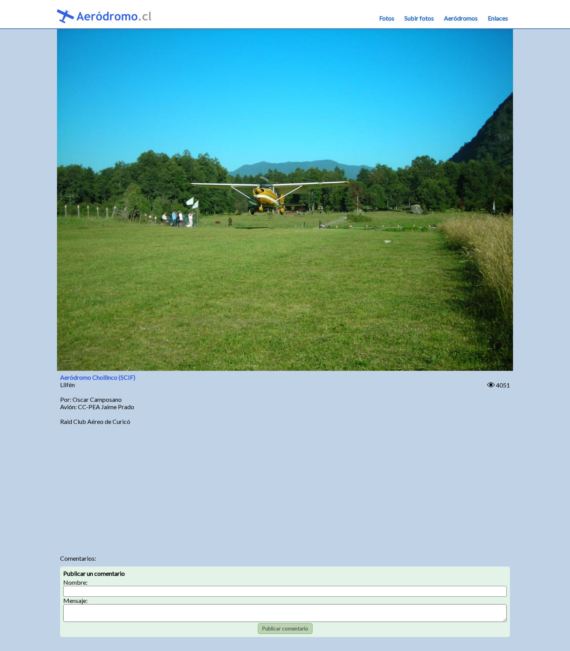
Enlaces (498, 18)
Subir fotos (419, 18)
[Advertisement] (285, 488)
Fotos (386, 18)
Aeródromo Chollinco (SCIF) (97, 377)
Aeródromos (461, 18)
